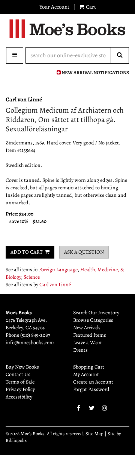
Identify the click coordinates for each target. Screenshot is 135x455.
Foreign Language (58, 269)
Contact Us (18, 374)
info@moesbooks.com (30, 342)
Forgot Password (91, 389)
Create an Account (93, 381)
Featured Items (89, 335)
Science (32, 277)
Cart (90, 6)
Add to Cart (26, 252)
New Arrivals (86, 327)
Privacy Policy (20, 389)
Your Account (54, 6)
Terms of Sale (20, 381)
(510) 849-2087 (35, 335)
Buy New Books (22, 366)
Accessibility (19, 396)
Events (80, 350)
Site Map (95, 433)
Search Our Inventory (96, 312)
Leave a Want (87, 342)
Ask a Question (84, 252)
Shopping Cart (88, 366)
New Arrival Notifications (95, 72)
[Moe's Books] (67, 28)
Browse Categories (93, 320)
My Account (86, 374)
